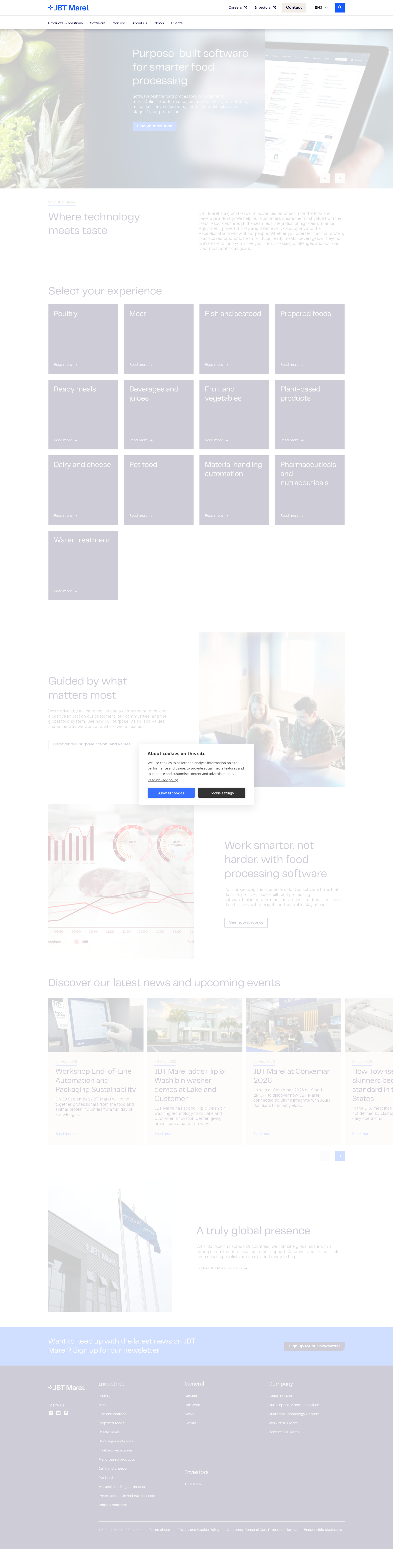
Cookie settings (222, 793)
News (159, 23)
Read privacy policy (163, 780)
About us (139, 23)
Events (177, 23)
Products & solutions (65, 23)
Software (98, 23)
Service (119, 23)
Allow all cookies (171, 793)
